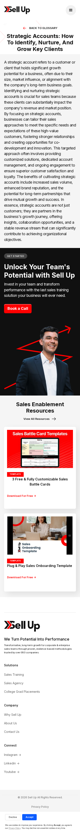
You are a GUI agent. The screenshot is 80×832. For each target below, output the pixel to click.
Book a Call (17, 308)
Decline (13, 817)
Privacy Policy (40, 806)
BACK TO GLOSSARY (43, 28)
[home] (17, 10)
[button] (71, 10)
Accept (29, 817)
